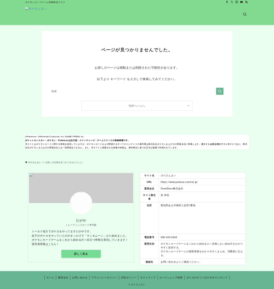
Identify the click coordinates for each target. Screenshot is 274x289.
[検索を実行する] (219, 91)
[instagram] (236, 2)
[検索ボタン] (245, 14)
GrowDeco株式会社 (172, 188)
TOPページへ (137, 106)
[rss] (246, 2)
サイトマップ (148, 277)
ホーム (50, 277)
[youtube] (241, 2)
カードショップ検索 (170, 277)
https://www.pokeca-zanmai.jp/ (179, 182)
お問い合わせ (168, 261)
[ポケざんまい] (36, 14)
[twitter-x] (231, 2)
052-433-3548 (169, 237)
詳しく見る (81, 253)
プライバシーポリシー (104, 277)
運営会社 (63, 277)
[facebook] (227, 2)
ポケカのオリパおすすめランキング (207, 277)
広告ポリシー (128, 277)
